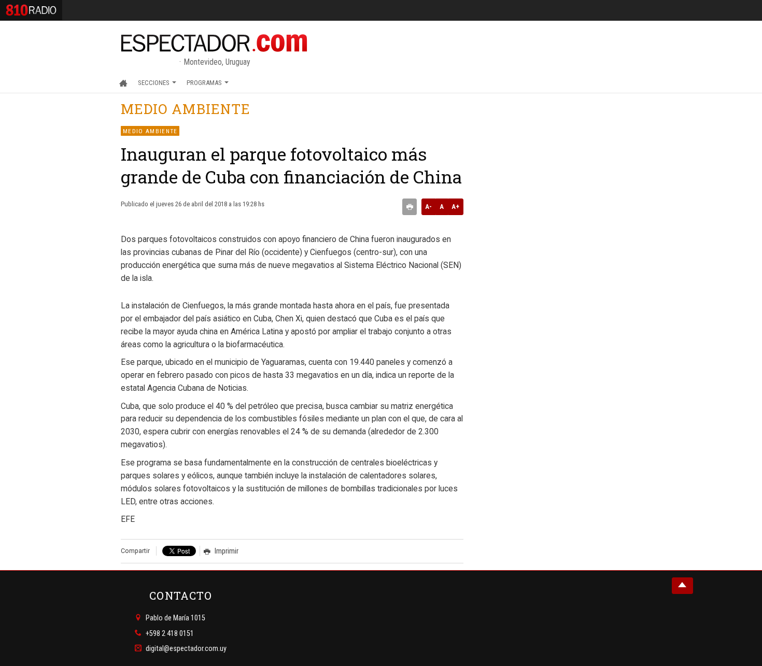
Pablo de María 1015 (175, 618)
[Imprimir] (409, 207)
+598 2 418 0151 (170, 633)
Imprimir (226, 551)
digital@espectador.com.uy (186, 648)
